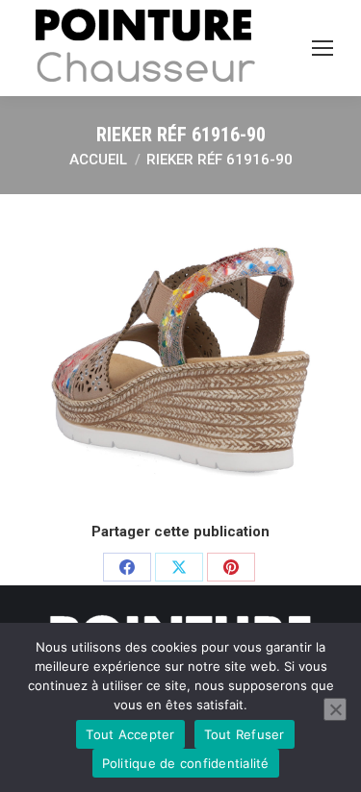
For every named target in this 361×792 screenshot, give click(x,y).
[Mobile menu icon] (322, 48)
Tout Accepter (130, 734)
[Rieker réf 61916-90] (180, 355)
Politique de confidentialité (186, 763)
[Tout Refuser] (335, 709)
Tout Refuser (244, 734)
